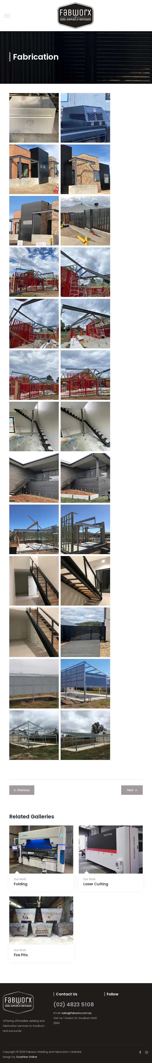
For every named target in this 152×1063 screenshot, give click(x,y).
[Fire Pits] (37, 936)
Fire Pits (21, 955)
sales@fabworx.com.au (77, 1013)
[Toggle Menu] (7, 15)
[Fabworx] (75, 15)
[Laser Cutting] (106, 865)
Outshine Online (26, 1057)
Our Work (20, 879)
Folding (20, 884)
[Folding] (37, 865)
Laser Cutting (95, 884)
